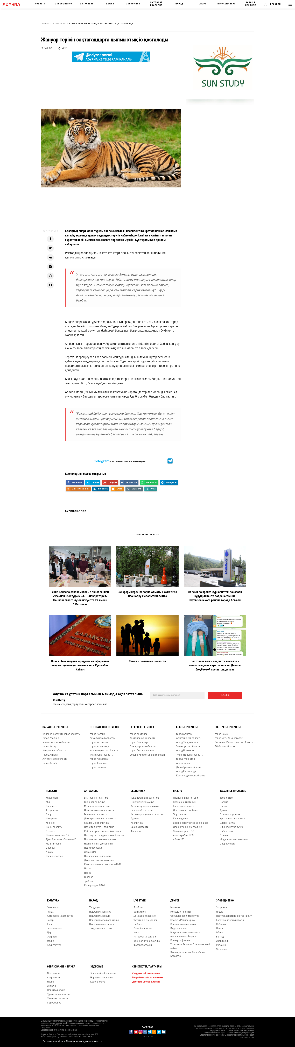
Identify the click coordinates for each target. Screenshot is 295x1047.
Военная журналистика (147, 941)
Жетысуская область (188, 746)
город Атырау (50, 755)
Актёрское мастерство (60, 916)
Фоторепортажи (143, 945)
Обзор (219, 933)
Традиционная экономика (145, 798)
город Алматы (184, 734)
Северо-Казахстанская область (147, 755)
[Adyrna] (13, 4)
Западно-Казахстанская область (61, 734)
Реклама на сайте (53, 1041)
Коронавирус (97, 982)
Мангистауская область (56, 742)
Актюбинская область (55, 759)
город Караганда (99, 746)
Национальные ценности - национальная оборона (185, 935)
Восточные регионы (228, 727)
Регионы (221, 945)
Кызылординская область (190, 776)
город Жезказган (99, 759)
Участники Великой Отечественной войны (190, 946)
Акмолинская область (102, 738)
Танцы (50, 912)
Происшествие (226, 4)
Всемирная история (184, 802)
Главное (88, 877)
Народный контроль (142, 810)
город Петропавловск (142, 750)
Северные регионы (142, 727)
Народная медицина (101, 978)
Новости (40, 4)
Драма (223, 810)
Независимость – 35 (57, 835)
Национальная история (186, 798)
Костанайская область (142, 738)
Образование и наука (61, 966)
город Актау (49, 746)
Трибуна (88, 881)
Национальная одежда (102, 924)
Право (87, 869)
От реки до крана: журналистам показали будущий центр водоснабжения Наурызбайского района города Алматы (215, 596)
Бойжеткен (140, 912)
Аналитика (137, 823)
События (221, 924)
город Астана (97, 734)
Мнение (50, 823)
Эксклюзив (222, 941)
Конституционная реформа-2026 (103, 864)
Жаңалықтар (59, 24)
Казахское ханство (183, 806)
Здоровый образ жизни (103, 973)
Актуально (87, 4)
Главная (45, 24)
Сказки (224, 835)
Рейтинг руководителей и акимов (102, 831)
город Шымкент (185, 750)
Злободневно (63, 4)
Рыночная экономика (142, 802)
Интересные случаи (145, 937)
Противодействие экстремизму (234, 916)
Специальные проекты (183, 924)
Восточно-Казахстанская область (234, 742)
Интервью (51, 819)
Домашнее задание (145, 916)
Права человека (93, 848)
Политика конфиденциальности (84, 1041)
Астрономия (54, 978)
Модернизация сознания (234, 839)
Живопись (53, 907)
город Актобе (50, 763)
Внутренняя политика (96, 798)
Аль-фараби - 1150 (183, 835)
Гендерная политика (95, 814)
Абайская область (225, 746)
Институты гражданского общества (104, 835)
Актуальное (52, 810)
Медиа (50, 941)
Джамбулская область (188, 767)
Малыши (175, 907)
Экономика (133, 4)
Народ (179, 4)
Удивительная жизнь (58, 994)
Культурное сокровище (232, 819)
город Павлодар (139, 742)
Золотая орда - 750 (183, 831)
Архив (49, 852)
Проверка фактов (180, 940)
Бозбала (138, 907)
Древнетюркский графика (187, 827)
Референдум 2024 (94, 885)
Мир (48, 802)
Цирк (50, 933)
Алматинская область (188, 738)
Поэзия (224, 802)
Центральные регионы (104, 727)
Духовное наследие (156, 4)
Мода (136, 933)
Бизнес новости (140, 827)
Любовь (138, 924)
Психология (53, 973)
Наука (50, 982)
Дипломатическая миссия (99, 860)
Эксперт (50, 831)
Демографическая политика (100, 819)
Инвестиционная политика (99, 810)
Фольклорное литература (184, 916)
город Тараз (183, 763)
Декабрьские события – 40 (61, 839)
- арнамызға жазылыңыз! (120, 461)
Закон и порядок (250, 4)
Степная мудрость (230, 814)
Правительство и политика (99, 827)
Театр (50, 920)
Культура (53, 900)
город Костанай (139, 734)
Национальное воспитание (104, 920)
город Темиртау (99, 763)
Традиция (94, 907)
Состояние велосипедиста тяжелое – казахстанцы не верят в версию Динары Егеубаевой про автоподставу (215, 665)
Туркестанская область (189, 755)
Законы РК (90, 852)
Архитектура (54, 945)
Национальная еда (99, 916)
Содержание (54, 1003)
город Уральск (51, 738)
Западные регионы (55, 727)
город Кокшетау (99, 742)
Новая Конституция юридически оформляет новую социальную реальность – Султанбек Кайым (80, 665)
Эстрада (52, 937)
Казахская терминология (230, 920)
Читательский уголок (145, 920)
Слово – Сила (227, 823)
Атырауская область (54, 750)
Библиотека (226, 831)
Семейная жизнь (143, 928)
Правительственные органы (100, 839)
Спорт (202, 4)
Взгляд (220, 937)
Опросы (50, 848)
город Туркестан (185, 759)
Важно (110, 4)
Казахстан (52, 798)
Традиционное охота (101, 928)
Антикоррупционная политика (147, 814)
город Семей (222, 734)
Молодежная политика (97, 806)
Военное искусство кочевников (190, 823)
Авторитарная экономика (145, 806)
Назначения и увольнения (98, 844)
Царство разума (56, 990)
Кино (50, 924)
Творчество (226, 798)
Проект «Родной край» (183, 920)
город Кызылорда (186, 771)
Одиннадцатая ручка (231, 827)
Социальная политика (96, 823)
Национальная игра (100, 912)
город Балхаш (98, 767)
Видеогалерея (178, 928)
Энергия (51, 986)
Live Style (140, 900)
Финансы (136, 831)
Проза (223, 806)
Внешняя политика (94, 802)
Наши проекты (54, 827)
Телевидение (54, 928)
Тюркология (179, 814)
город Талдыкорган (187, 742)
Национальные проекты (97, 856)
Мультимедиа (53, 844)
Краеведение (180, 819)
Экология (221, 949)
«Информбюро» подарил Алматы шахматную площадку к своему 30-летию (147, 594)
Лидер (219, 912)
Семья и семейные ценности (147, 661)
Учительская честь (57, 998)
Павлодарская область (143, 746)
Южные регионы (187, 727)
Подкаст (221, 928)
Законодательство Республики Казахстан (187, 954)
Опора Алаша (227, 844)
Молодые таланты (180, 912)
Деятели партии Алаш (185, 810)
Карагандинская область (104, 750)
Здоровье (221, 907)
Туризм (135, 819)
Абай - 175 (178, 839)
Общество (51, 806)
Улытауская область (101, 755)
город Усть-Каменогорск (229, 738)
